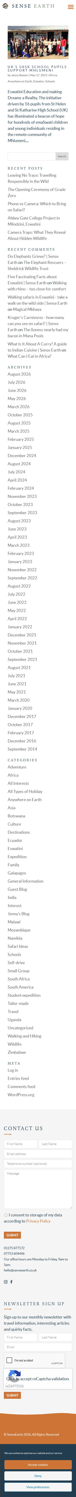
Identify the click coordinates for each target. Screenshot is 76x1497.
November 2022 (22, 570)
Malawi (14, 922)
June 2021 (17, 684)
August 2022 (19, 586)
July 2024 (16, 472)
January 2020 (20, 708)
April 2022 (17, 618)
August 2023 (19, 521)
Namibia (15, 938)
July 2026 (16, 382)
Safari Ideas (18, 946)
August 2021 (19, 667)
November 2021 (22, 643)
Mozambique (19, 930)
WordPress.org (21, 1094)
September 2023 (22, 512)
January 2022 (20, 627)
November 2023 (22, 496)
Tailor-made (18, 1003)
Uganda (14, 1019)
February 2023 (21, 553)
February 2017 (21, 733)
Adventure (17, 767)
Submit (12, 1395)
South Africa (19, 979)
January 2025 (20, 447)
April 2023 (17, 537)
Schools (50, 81)
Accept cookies (38, 1464)
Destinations (19, 832)
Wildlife (14, 1044)
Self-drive (16, 962)
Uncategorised (20, 1028)
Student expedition (24, 995)
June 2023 (17, 529)
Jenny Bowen (19, 75)
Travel (13, 1011)
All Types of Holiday (25, 791)
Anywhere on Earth (20, 81)
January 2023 (20, 561)
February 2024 (21, 488)
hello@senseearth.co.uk (20, 1270)
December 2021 (22, 635)
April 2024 (17, 480)
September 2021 (22, 659)
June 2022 (17, 602)
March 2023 (19, 545)
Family (13, 865)
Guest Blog (17, 889)
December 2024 (22, 455)
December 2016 (22, 741)
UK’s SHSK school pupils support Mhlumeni (37, 68)
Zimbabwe (17, 1052)
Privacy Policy (38, 1221)
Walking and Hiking (24, 1036)
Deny (38, 1476)
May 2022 (17, 610)
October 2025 (20, 415)
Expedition (17, 856)
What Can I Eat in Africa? (29, 356)
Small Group (18, 971)
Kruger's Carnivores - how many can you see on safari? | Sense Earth (36, 323)
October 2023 (20, 504)
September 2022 (22, 578)
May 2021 (17, 692)
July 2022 (16, 594)
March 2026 (19, 407)
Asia (11, 808)
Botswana (16, 816)
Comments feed (21, 1086)
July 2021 (16, 676)
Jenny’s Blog (18, 914)
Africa (53, 75)
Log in (13, 1070)
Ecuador (15, 840)
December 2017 (22, 716)
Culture (14, 824)
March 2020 (19, 700)
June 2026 (17, 390)
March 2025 (19, 431)
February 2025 (21, 439)
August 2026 (19, 374)
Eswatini (38, 81)
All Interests (18, 783)
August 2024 (19, 464)
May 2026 (17, 398)
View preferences (38, 1487)
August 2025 (19, 423)
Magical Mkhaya (27, 309)
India (12, 897)
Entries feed (18, 1078)
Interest (14, 905)
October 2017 (20, 724)
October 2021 (20, 651)
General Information (25, 881)
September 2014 (22, 749)
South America (20, 987)
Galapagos (17, 873)
